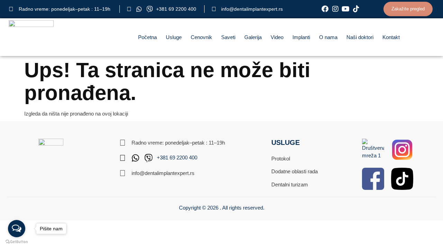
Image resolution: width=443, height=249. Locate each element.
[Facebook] (325, 9)
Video (277, 37)
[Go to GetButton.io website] (17, 242)
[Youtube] (345, 9)
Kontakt (391, 37)
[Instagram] (335, 9)
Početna (147, 37)
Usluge (174, 37)
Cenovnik (201, 37)
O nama (328, 37)
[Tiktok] (356, 9)
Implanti (301, 37)
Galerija (253, 37)
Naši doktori (359, 37)
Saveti (228, 37)
